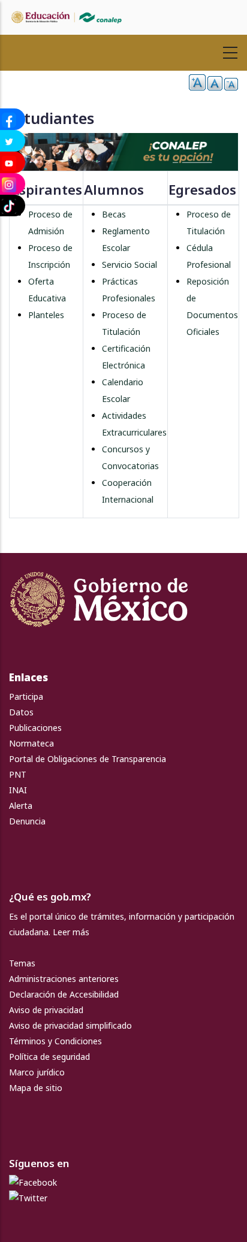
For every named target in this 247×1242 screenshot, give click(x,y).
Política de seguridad (49, 1056)
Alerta (20, 805)
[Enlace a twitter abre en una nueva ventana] (28, 1198)
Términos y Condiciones (55, 1041)
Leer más (71, 932)
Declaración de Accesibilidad (64, 994)
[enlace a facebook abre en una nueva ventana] (33, 1182)
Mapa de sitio (35, 1087)
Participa (26, 696)
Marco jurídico (37, 1072)
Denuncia (27, 821)
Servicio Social (129, 264)
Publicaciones (35, 727)
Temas (22, 963)
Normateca (31, 743)
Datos (21, 712)
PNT (17, 774)
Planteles (46, 315)
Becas (114, 214)
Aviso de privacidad (46, 1010)
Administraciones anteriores (64, 978)
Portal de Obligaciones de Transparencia (87, 758)
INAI (18, 790)
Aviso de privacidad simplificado (70, 1025)
